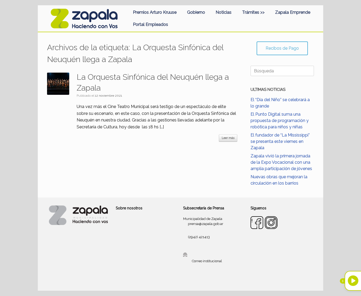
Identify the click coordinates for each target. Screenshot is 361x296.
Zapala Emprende (292, 12)
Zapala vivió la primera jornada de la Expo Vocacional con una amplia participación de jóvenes (281, 162)
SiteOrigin (187, 280)
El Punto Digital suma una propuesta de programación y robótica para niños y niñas (280, 120)
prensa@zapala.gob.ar (205, 224)
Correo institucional (207, 261)
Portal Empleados (150, 24)
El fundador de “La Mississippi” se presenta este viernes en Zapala (280, 141)
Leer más (228, 138)
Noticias (224, 12)
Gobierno (196, 12)
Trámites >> (253, 12)
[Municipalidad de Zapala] (84, 18)
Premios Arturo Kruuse (155, 12)
